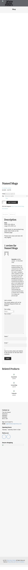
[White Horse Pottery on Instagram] (8, 437)
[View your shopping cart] (23, 3)
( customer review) (6, 188)
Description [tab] (5, 214)
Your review (7, 314)
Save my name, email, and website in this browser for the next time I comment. (13, 352)
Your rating (7, 309)
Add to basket (12, 202)
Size (3, 196)
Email (6, 343)
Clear (7, 198)
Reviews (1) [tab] (12, 214)
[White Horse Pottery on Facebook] (4, 437)
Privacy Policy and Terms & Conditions (16, 562)
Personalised (5, 208)
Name (6, 336)
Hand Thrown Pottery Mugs (18, 206)
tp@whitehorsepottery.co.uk (13, 424)
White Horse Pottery (11, 560)
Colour (3, 193)
